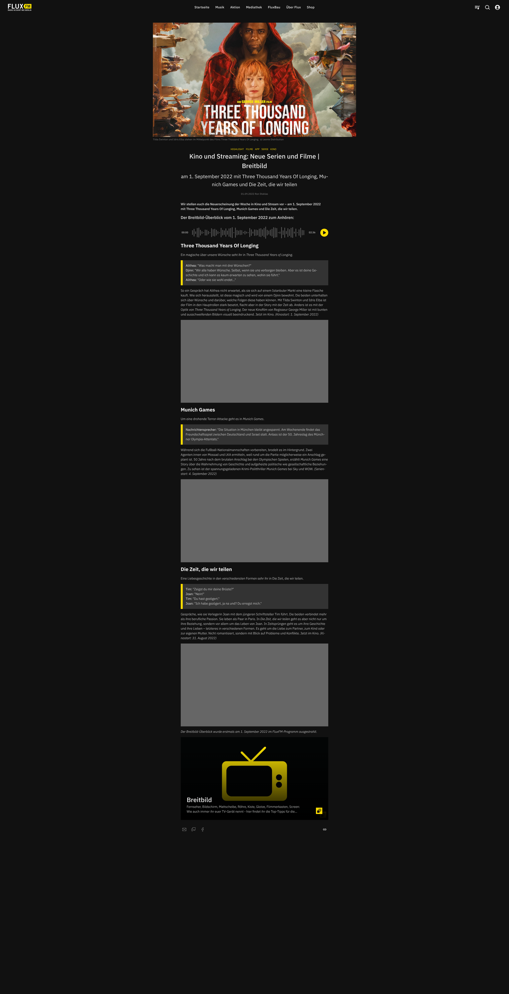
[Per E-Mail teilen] (184, 829)
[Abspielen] (324, 233)
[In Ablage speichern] (324, 829)
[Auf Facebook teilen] (202, 829)
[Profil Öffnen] (497, 7)
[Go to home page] (19, 7)
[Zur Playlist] (477, 7)
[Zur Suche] (487, 7)
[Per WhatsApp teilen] (193, 829)
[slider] (248, 233)
